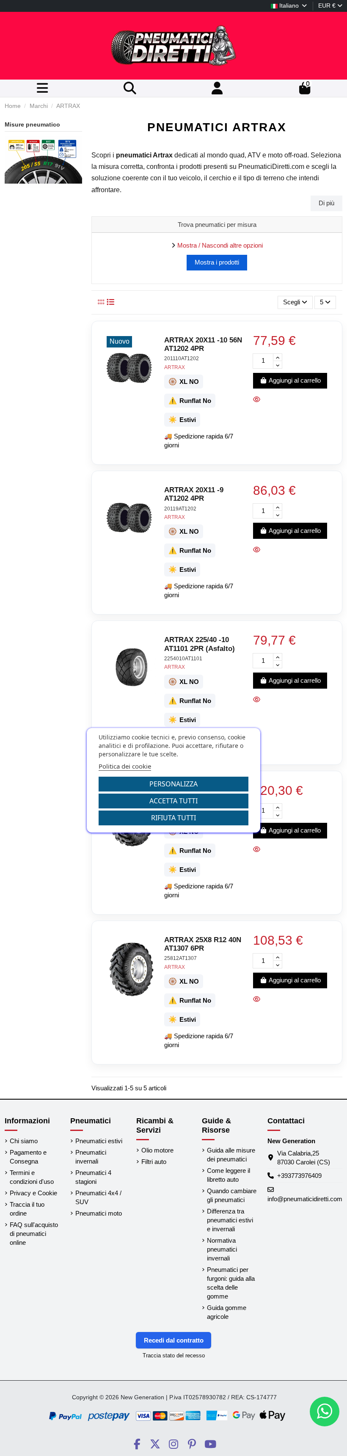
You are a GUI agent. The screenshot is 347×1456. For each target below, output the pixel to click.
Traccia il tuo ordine (27, 1209)
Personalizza (173, 784)
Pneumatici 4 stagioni (93, 1177)
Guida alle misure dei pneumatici (231, 1155)
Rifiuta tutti (173, 817)
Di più (326, 203)
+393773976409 (299, 1175)
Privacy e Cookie (33, 1193)
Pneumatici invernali (90, 1157)
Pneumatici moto (98, 1213)
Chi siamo (24, 1140)
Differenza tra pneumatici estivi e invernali (230, 1220)
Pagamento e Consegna (28, 1157)
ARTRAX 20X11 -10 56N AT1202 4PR (203, 344)
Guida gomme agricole (226, 1312)
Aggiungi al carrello (295, 380)
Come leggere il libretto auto (228, 1175)
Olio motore (157, 1150)
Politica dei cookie (125, 766)
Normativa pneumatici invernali (222, 1249)
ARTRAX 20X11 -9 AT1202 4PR (193, 494)
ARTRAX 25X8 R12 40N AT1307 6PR (202, 944)
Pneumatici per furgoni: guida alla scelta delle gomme (231, 1283)
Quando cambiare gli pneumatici (231, 1195)
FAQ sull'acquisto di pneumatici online (34, 1233)
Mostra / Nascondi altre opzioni (220, 245)
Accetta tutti (173, 800)
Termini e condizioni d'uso (32, 1177)
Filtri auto (153, 1161)
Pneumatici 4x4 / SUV (98, 1197)
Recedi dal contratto (174, 1340)
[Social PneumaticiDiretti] (136, 1444)
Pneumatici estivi (98, 1140)
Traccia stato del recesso (174, 1355)
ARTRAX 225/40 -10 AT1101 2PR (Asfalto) (199, 644)
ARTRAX (174, 367)
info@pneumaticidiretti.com (304, 1198)
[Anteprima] (258, 399)
